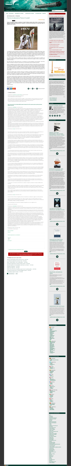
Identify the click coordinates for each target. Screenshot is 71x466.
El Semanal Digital (52, 331)
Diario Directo (52, 328)
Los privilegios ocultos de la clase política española (56, 40)
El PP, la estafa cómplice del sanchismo (54, 56)
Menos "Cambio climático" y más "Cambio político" (15, 262)
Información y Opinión (19, 13)
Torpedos (44, 13)
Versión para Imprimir (41, 88)
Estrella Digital (52, 332)
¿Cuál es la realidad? (52, 429)
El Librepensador (51, 435)
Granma (51, 375)
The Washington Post (53, 380)
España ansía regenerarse (11, 267)
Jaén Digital (51, 351)
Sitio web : (9, 237)
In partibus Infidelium (52, 443)
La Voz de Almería (52, 352)
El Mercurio (51, 367)
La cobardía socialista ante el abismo (54, 44)
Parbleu (50, 457)
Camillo (50, 423)
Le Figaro (51, 382)
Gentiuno (50, 441)
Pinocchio (50, 458)
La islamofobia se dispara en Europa (12, 271)
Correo (51, 399)
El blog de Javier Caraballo (53, 433)
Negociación (51, 456)
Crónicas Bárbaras (52, 428)
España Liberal (51, 437)
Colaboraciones (38, 13)
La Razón (51, 363)
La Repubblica (52, 387)
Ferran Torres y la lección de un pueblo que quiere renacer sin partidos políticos (19, 269)
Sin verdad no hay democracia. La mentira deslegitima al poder (17, 270)
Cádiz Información (52, 342)
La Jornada (51, 396)
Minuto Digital (51, 337)
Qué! (50, 339)
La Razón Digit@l (52, 335)
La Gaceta (51, 334)
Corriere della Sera (52, 386)
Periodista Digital (52, 338)
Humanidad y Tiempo (52, 442)
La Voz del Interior (52, 364)
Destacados (11, 13)
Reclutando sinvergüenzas (11, 266)
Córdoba (51, 343)
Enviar (34, 88)
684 (16, 273)
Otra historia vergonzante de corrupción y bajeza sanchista (16, 263)
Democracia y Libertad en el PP (53, 431)
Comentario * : (10, 240)
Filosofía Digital (51, 439)
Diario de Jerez (52, 344)
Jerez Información (52, 350)
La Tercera (51, 368)
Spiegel (51, 360)
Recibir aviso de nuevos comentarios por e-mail (16, 249)
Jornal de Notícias (52, 404)
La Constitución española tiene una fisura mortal (14, 260)
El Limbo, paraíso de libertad (56, 16)
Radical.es (50, 460)
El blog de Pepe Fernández (53, 434)
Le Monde (51, 383)
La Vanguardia (52, 336)
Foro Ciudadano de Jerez (52, 440)
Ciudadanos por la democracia (53, 425)
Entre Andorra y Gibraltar (52, 436)
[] (50, 188)
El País (51, 330)
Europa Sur (51, 347)
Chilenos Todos (51, 430)
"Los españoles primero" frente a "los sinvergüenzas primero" (56, 48)
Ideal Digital (51, 349)
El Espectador (52, 371)
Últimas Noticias (52, 409)
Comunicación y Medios (29, 13)
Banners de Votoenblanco (53, 99)
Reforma (51, 397)
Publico (51, 405)
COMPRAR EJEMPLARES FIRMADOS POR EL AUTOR (57, 150)
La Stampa (51, 388)
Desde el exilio (51, 432)
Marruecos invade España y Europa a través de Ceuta (15, 259)
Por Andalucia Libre (52, 459)
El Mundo (51, 329)
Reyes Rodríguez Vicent (52, 461)
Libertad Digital (52, 333)
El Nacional (51, 407)
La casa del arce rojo (52, 445)
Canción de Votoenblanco (53, 100)
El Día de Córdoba (52, 346)
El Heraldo (51, 372)
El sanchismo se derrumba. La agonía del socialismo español (56, 42)
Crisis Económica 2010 (52, 427)
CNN (50, 378)
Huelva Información (52, 348)
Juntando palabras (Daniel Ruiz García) (54, 444)
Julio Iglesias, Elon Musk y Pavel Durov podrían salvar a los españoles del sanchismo (57, 54)
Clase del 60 (51, 426)
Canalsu (50, 424)
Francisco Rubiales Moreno (56, 105)
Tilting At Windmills (51, 462)
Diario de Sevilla (52, 345)
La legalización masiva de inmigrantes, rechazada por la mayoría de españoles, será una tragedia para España (57, 52)
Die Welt (51, 359)
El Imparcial (51, 395)
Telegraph (51, 392)
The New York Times (52, 379)
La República (51, 401)
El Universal (51, 408)
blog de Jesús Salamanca (52, 422)
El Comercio (51, 400)
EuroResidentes (51, 438)
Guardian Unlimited (52, 391)
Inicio (7, 13)
